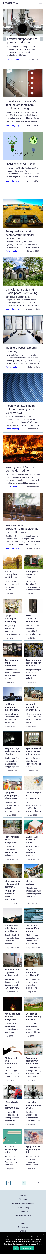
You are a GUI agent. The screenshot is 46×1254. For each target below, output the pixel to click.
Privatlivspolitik (27, 1248)
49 (39, 1183)
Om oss (23, 1231)
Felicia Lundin (13, 59)
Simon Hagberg (12, 125)
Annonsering (23, 1227)
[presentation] (6, 25)
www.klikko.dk (25, 1215)
